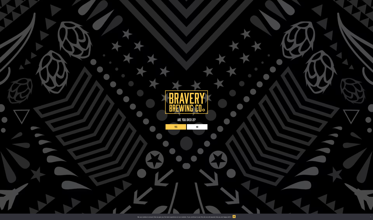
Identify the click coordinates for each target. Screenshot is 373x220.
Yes (176, 126)
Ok (234, 216)
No (197, 126)
